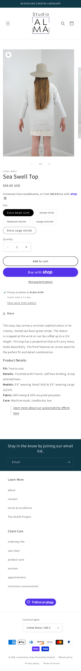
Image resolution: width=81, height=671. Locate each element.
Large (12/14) (47, 222)
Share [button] (10, 313)
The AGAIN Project (19, 516)
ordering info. (16, 541)
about (12, 490)
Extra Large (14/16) (19, 230)
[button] (8, 23)
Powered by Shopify (45, 657)
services (13, 568)
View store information (21, 303)
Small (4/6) (49, 213)
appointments (17, 577)
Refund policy (66, 657)
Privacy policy (32, 663)
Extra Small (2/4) (18, 212)
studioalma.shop (25, 657)
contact (12, 499)
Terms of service (51, 663)
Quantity (8, 239)
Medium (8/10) (18, 222)
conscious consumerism (23, 586)
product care (16, 559)
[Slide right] (49, 164)
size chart (14, 550)
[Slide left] (32, 164)
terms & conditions (20, 508)
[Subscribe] (68, 462)
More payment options (41, 281)
